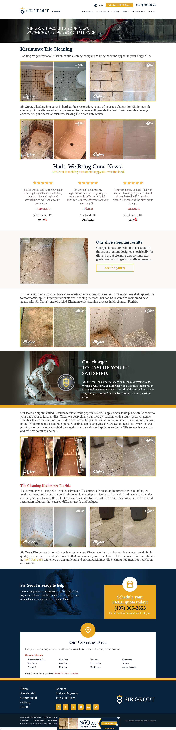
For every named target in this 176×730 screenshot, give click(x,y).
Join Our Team (65, 698)
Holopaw (94, 660)
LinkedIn (88, 707)
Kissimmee (95, 667)
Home (24, 689)
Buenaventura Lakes (36, 660)
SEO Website (129, 721)
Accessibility (24, 720)
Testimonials (138, 11)
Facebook (65, 707)
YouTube (81, 707)
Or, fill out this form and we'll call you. (130, 613)
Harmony (63, 667)
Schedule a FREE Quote (119, 5)
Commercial (102, 11)
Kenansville (95, 663)
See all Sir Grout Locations (66, 673)
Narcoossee (127, 660)
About (125, 11)
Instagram (58, 707)
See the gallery (115, 268)
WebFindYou (151, 721)
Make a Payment (67, 693)
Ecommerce (139, 721)
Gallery (115, 11)
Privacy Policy (38, 720)
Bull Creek (32, 663)
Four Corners (65, 663)
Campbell (32, 667)
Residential (87, 11)
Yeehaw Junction (129, 667)
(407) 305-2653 (146, 4)
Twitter (73, 707)
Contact (151, 11)
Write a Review (95, 5)
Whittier (125, 663)
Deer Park (63, 660)
